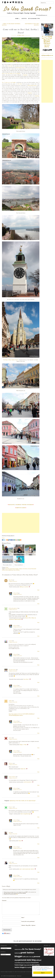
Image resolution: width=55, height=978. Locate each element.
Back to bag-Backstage (25, 813)
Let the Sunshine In (28, 782)
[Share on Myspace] (13, 539)
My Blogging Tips (34, 18)
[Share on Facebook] (2, 539)
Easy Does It (26, 679)
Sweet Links (23, 768)
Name (23, 917)
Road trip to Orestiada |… (30, 553)
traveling (17, 570)
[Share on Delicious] (8, 539)
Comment (4, 900)
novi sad (29, 568)
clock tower (7, 568)
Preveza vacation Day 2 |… (19, 564)
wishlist (28, 965)
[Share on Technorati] (19, 539)
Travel (7, 567)
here (17, 894)
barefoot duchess (12, 776)
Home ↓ (17, 18)
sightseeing (10, 570)
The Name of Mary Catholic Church (10, 359)
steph (10, 832)
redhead (38, 960)
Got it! (42, 973)
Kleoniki (10, 580)
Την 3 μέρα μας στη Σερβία (9, 82)
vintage (25, 965)
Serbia (6, 570)
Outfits (24, 18)
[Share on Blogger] (7, 539)
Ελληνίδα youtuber (31, 967)
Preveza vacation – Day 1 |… (7, 564)
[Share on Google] (11, 539)
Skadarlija (25, 75)
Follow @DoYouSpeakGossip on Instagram (28, 941)
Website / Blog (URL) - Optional (28, 925)
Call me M (15, 593)
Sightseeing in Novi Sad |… (7, 553)
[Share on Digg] (10, 539)
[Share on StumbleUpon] (14, 539)
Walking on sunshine (24, 586)
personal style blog (27, 959)
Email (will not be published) (28, 921)
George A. (11, 807)
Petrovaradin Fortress (20, 67)
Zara (31, 965)
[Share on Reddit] (17, 539)
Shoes (19, 962)
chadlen (10, 700)
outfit (23, 956)
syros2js (10, 640)
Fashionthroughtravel (13, 608)
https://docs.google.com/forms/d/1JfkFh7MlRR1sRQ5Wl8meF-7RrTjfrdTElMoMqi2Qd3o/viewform (22, 714)
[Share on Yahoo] (16, 539)
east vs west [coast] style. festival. (26, 869)
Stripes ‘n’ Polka (23, 744)
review (16, 962)
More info (44, 970)
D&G (21, 949)
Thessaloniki (28, 962)
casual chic (17, 949)
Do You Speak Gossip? (31, 949)
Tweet (3, 538)
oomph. (10, 862)
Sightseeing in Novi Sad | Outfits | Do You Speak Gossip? (23, 800)
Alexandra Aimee (12, 669)
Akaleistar (11, 763)
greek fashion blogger (14, 568)
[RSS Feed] (20, 539)
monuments (24, 568)
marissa (10, 737)
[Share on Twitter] (4, 539)
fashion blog (17, 953)
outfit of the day (29, 956)
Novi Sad (10, 66)
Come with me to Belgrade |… (19, 553)
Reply (38, 589)
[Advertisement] (20, 523)
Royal (20, 840)
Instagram (30, 93)
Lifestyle (20, 568)
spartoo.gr (23, 962)
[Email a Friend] (5, 539)
